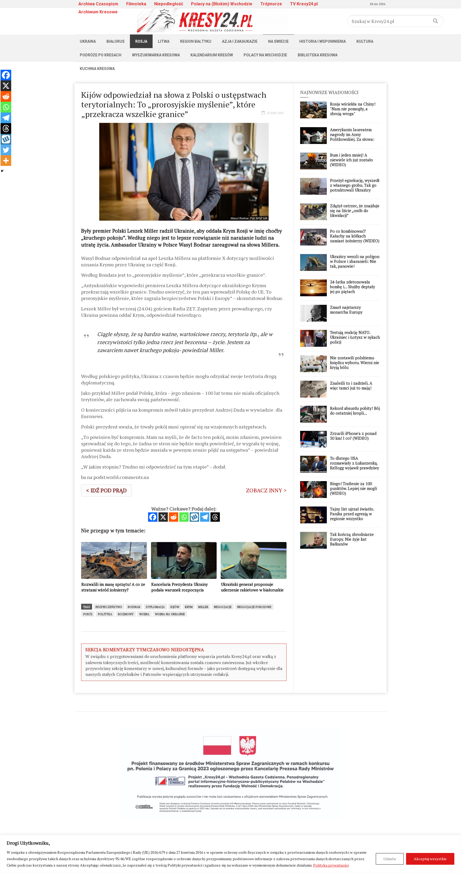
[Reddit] (173, 517)
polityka (105, 614)
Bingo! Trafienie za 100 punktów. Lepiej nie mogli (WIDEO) (353, 488)
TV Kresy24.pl (304, 3)
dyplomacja (155, 607)
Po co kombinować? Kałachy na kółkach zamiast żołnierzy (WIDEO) (354, 236)
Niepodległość (168, 3)
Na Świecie (278, 41)
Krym (189, 607)
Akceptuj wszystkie (430, 858)
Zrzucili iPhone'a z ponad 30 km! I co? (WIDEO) (353, 436)
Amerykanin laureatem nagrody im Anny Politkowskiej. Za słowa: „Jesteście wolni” (352, 136)
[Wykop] (194, 517)
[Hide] (2, 171)
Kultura (364, 41)
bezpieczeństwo (109, 607)
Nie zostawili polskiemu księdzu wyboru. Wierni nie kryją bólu (354, 362)
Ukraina (88, 41)
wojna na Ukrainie (170, 614)
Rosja (141, 41)
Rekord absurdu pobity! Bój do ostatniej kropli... (355, 410)
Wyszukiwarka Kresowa (156, 55)
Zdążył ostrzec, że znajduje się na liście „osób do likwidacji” (354, 210)
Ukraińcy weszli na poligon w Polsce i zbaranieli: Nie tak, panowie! (354, 261)
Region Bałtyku (195, 41)
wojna (144, 614)
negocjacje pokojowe (254, 607)
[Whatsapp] (184, 517)
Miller (203, 607)
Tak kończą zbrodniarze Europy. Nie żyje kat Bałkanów (352, 539)
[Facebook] (152, 517)
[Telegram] (204, 517)
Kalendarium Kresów (211, 55)
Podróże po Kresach (100, 55)
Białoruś (115, 41)
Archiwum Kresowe (98, 11)
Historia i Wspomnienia (322, 41)
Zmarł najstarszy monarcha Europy (346, 309)
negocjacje (223, 607)
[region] (230, 854)
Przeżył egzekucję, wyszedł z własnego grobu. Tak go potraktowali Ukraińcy (354, 185)
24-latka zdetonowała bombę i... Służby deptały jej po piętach (352, 286)
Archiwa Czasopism (98, 3)
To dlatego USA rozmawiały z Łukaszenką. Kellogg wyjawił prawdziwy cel (354, 465)
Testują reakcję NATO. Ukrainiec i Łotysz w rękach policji (355, 337)
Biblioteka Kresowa (317, 55)
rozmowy (126, 614)
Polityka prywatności (331, 865)
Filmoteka (136, 3)
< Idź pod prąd (106, 490)
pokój (87, 614)
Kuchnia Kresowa (97, 69)
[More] (6, 160)
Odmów (389, 858)
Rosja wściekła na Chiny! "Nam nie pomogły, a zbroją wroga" (352, 109)
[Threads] (215, 517)
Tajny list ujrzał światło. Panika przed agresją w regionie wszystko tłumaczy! (352, 516)
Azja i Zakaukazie (239, 41)
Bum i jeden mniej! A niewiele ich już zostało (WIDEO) (351, 160)
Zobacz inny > (266, 490)
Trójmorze (271, 3)
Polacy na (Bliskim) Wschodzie (221, 3)
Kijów (174, 607)
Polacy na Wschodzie (265, 55)
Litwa (163, 41)
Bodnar (134, 607)
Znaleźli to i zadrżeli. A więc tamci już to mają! (351, 385)
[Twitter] (6, 150)
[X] (163, 517)
